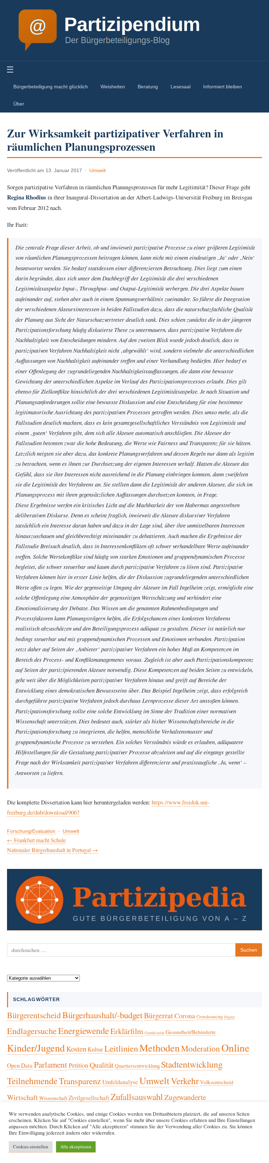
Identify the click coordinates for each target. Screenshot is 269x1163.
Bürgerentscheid (34, 1015)
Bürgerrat (158, 1015)
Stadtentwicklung (192, 1064)
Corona (184, 1015)
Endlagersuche (32, 1030)
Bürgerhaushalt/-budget (102, 1015)
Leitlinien (121, 1048)
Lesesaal (181, 86)
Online (235, 1047)
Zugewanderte (185, 1097)
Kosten (76, 1049)
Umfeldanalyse (120, 1082)
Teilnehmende (32, 1081)
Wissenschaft (53, 1097)
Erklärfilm (126, 1031)
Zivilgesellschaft (89, 1098)
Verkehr (185, 1081)
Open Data (20, 1065)
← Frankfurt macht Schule (36, 840)
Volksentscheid (216, 1082)
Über (18, 104)
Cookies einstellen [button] (30, 1146)
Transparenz (80, 1081)
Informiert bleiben (222, 86)
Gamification (154, 1032)
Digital (229, 1016)
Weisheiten (113, 86)
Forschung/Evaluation (31, 831)
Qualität (101, 1065)
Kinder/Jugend (36, 1047)
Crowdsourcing (209, 1017)
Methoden (159, 1047)
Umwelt (97, 170)
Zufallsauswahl (137, 1096)
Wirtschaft (22, 1097)
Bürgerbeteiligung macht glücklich (50, 86)
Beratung (148, 86)
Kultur (95, 1049)
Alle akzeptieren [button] (75, 1146)
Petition (78, 1065)
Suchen (248, 950)
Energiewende (83, 1030)
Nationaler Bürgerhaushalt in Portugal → (52, 849)
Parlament (50, 1064)
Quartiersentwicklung (137, 1065)
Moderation (200, 1048)
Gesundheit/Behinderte (191, 1031)
